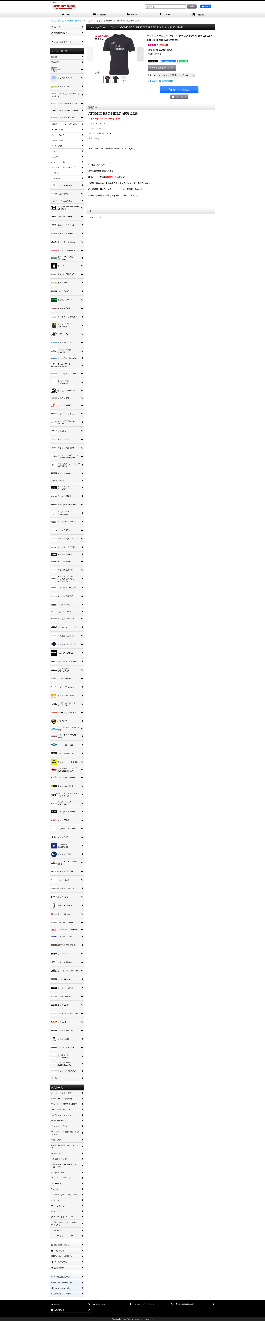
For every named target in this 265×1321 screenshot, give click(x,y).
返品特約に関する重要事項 (161, 81)
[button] (90, 54)
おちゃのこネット (128, 1319)
